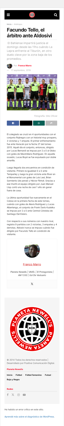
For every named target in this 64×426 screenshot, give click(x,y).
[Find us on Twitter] (12, 395)
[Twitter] (32, 284)
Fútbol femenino (33, 375)
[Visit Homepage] (32, 15)
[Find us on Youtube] (24, 395)
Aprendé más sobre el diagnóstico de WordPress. (30, 416)
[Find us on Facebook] (7, 395)
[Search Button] (55, 14)
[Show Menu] (8, 14)
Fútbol (19, 375)
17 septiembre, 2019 (21, 70)
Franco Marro (25, 65)
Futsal (48, 375)
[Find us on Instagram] (18, 395)
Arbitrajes (18, 24)
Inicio (9, 24)
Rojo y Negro (13, 379)
